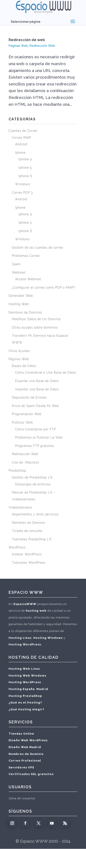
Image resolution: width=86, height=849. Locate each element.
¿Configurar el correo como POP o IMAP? (43, 287)
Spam (16, 264)
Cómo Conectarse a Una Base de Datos (45, 372)
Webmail (19, 272)
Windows (22, 184)
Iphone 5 (25, 167)
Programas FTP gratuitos (34, 446)
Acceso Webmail (28, 279)
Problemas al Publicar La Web (39, 437)
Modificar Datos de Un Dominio (36, 319)
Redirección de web (27, 40)
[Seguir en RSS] (65, 823)
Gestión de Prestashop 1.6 (32, 477)
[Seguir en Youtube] (51, 823)
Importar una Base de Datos (37, 389)
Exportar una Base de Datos (37, 381)
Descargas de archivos (32, 484)
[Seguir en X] (38, 823)
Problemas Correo (26, 255)
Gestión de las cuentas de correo (37, 247)
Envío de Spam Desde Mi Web (35, 406)
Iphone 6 (25, 176)
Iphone (20, 152)
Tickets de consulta (27, 531)
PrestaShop (17, 470)
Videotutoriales (20, 507)
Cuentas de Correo (23, 130)
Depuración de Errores (29, 397)
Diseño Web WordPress (28, 740)
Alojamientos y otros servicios (35, 514)
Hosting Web (19, 304)
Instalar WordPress (27, 554)
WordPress (17, 547)
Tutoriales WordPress (28, 562)
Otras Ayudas (19, 351)
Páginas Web (18, 45)
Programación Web (26, 414)
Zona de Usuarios (22, 798)
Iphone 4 (25, 159)
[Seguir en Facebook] (25, 823)
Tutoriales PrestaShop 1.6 (32, 539)
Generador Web (21, 295)
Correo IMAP (21, 137)
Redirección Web (42, 45)
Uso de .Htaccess (25, 462)
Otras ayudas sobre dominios (35, 327)
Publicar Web (22, 422)
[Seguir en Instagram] (12, 823)
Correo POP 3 (22, 192)
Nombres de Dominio (25, 312)
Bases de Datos (24, 366)
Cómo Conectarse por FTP (35, 429)
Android (21, 144)
